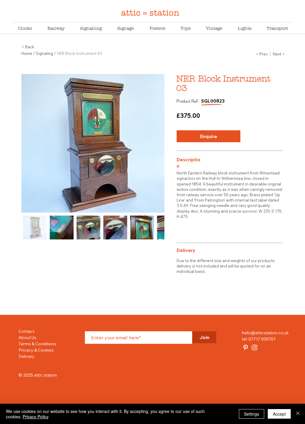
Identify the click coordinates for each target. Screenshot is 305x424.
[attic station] (245, 347)
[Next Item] (154, 143)
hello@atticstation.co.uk (265, 332)
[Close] (297, 413)
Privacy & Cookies (36, 350)
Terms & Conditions (37, 343)
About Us (27, 337)
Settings (251, 414)
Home (26, 53)
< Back (27, 46)
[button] (208, 136)
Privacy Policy (36, 417)
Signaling (44, 53)
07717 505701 (262, 339)
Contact (26, 331)
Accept (279, 414)
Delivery (26, 356)
